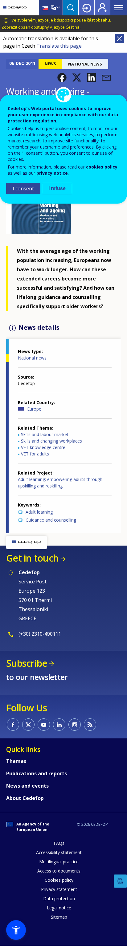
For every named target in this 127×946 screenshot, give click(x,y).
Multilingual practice (59, 862)
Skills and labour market (44, 434)
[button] (62, 77)
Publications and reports (36, 773)
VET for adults (35, 454)
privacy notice (52, 173)
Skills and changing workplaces (51, 441)
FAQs (59, 843)
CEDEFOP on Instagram (74, 724)
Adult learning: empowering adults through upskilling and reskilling (60, 482)
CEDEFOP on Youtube (44, 724)
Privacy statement (59, 889)
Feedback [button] (120, 881)
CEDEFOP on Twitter (28, 724)
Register (102, 7)
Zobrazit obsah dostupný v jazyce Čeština (41, 27)
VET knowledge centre (43, 447)
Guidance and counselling (51, 520)
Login (86, 7)
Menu (118, 7)
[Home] (15, 7)
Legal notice (59, 908)
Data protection (59, 898)
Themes (16, 761)
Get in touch (32, 558)
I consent (23, 188)
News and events (27, 785)
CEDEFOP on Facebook (13, 724)
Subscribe (26, 663)
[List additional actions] (58, 7)
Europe (34, 409)
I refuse (57, 188)
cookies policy (101, 167)
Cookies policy (59, 880)
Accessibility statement (59, 852)
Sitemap (59, 917)
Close (119, 38)
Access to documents (58, 871)
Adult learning (39, 512)
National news (32, 358)
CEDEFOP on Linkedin (59, 724)
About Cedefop (25, 798)
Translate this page (59, 45)
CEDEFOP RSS (90, 724)
